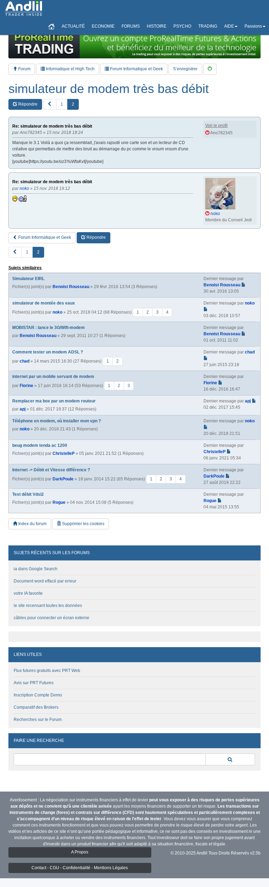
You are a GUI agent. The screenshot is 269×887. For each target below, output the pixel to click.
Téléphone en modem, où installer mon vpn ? (56, 421)
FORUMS (131, 26)
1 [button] (62, 104)
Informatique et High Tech (70, 68)
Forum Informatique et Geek (136, 68)
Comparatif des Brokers (36, 707)
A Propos (79, 852)
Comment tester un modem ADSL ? (47, 352)
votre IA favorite (28, 593)
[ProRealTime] (134, 43)
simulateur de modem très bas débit (108, 89)
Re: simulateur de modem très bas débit (52, 126)
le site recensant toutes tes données (48, 605)
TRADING (207, 26)
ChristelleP (64, 453)
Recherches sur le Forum (38, 719)
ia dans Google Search (35, 568)
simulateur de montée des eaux (43, 303)
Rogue (59, 502)
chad (24, 360)
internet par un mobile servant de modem (53, 376)
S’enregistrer (185, 68)
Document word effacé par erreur (45, 581)
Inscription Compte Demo (38, 695)
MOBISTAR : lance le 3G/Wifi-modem (48, 327)
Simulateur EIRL (28, 278)
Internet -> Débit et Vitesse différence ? (51, 469)
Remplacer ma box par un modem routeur (54, 401)
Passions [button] (253, 26)
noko (57, 311)
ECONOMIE (103, 26)
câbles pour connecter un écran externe (51, 617)
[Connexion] (209, 69)
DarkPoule (63, 478)
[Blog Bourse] (23, 8)
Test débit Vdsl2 (28, 494)
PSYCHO (182, 26)
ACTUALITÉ (73, 26)
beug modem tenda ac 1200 (39, 445)
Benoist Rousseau (71, 286)
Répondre (27, 104)
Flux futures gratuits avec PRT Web (47, 670)
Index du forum (32, 523)
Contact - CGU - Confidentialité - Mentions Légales (80, 867)
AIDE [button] (229, 26)
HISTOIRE (156, 26)
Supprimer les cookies (82, 523)
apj (23, 409)
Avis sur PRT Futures (34, 682)
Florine (26, 385)
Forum (23, 68)
